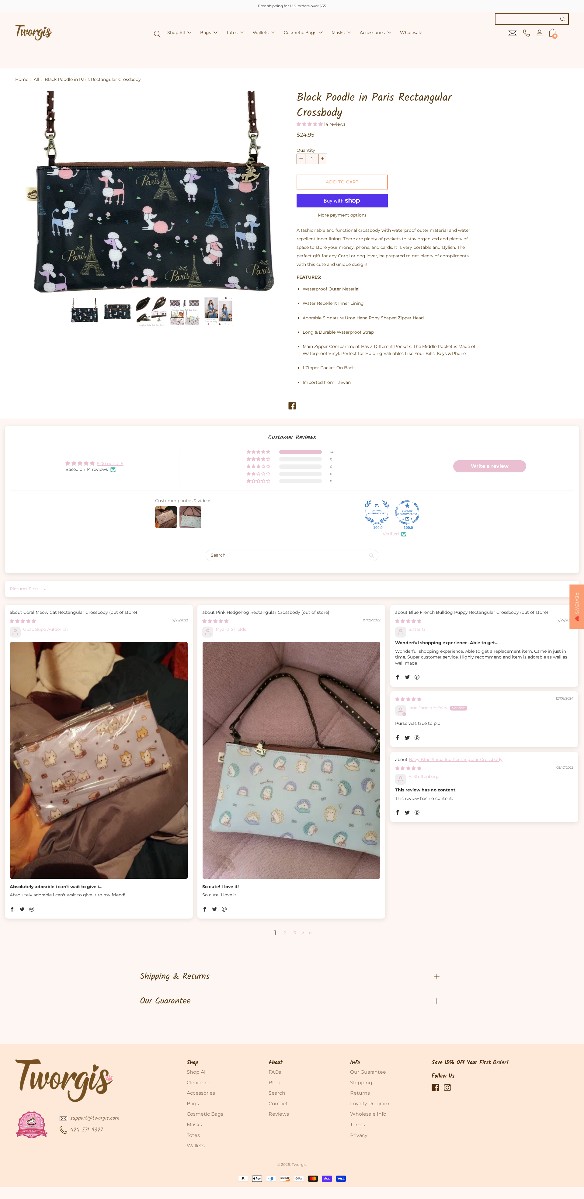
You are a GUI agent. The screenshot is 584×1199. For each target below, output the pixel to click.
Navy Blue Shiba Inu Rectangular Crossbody (455, 759)
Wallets (261, 32)
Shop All (176, 32)
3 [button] (295, 933)
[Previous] (30, 192)
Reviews (279, 1114)
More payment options (342, 215)
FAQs (275, 1072)
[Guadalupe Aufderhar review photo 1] (99, 760)
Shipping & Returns (175, 976)
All (36, 79)
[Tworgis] (33, 32)
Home (21, 79)
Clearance (198, 1083)
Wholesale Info (368, 1114)
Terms (357, 1125)
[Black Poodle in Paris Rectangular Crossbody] (84, 311)
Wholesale (411, 32)
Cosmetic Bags (300, 32)
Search (277, 1093)
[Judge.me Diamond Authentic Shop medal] (377, 512)
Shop (192, 1063)
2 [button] (285, 933)
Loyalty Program (369, 1104)
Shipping (361, 1083)
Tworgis (299, 1164)
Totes (232, 32)
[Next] (272, 192)
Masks (338, 32)
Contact (278, 1104)
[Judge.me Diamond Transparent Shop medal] (407, 512)
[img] (23, 621)
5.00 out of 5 (110, 463)
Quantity (306, 150)
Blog (274, 1083)
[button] (310, 124)
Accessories (372, 32)
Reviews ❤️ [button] (577, 607)
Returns (360, 1093)
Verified (391, 534)
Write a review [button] (490, 466)
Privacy (358, 1135)
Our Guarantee (165, 1001)
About (276, 1063)
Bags (205, 32)
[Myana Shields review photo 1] (291, 760)
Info (355, 1063)
